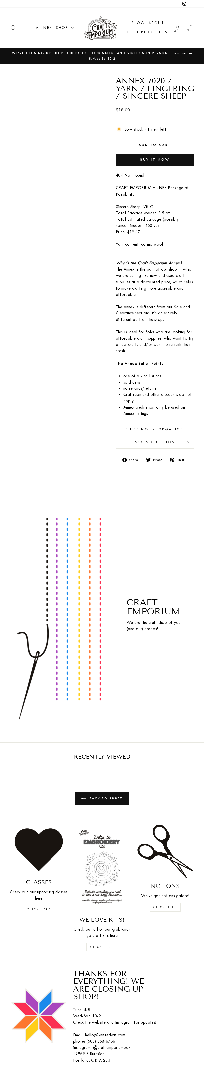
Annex (44, 28)
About (156, 23)
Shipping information (155, 429)
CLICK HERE (39, 909)
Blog (138, 23)
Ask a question (155, 442)
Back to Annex (105, 798)
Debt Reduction (147, 32)
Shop (63, 28)
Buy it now (155, 159)
